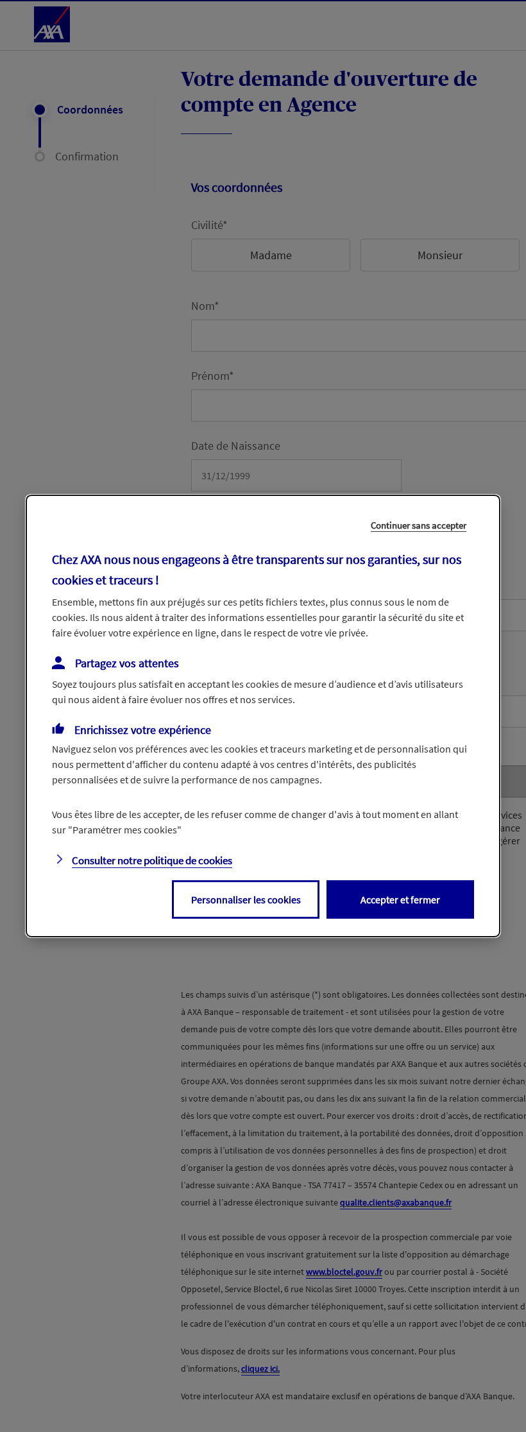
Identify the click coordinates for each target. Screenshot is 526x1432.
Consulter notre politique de (152, 860)
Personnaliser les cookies (246, 899)
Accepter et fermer (400, 899)
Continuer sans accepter (418, 525)
